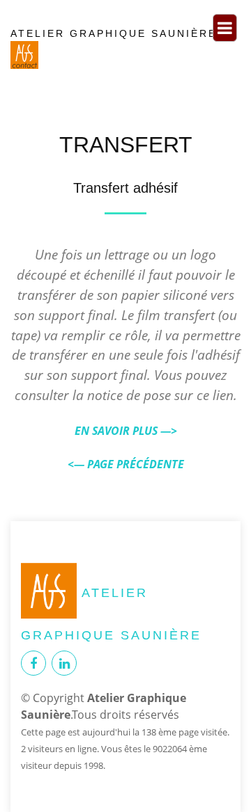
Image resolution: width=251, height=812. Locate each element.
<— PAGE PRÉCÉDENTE (126, 464)
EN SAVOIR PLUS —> (126, 430)
